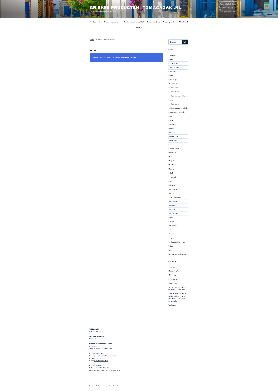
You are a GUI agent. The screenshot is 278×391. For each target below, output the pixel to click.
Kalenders (171, 124)
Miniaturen (172, 165)
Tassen (170, 230)
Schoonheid (172, 189)
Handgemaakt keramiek (176, 112)
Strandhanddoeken (175, 197)
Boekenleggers (173, 67)
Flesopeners (172, 84)
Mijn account (172, 275)
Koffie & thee (173, 136)
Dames (170, 76)
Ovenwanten (172, 177)
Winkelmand (183, 22)
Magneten (172, 161)
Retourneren (172, 283)
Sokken (171, 222)
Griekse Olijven (173, 92)
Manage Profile (173, 271)
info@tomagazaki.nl (101, 361)
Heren (170, 120)
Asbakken (171, 55)
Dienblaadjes (172, 80)
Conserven (172, 71)
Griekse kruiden (96, 22)
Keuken (171, 128)
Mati (170, 157)
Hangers (171, 116)
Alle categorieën (169, 22)
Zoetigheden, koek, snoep (177, 254)
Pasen (170, 181)
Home (92, 39)
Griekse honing (173, 104)
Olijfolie (171, 173)
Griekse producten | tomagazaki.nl (135, 7)
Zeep (170, 250)
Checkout (139, 27)
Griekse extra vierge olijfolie (134, 22)
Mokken (171, 169)
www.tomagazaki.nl (96, 331)
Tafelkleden (172, 226)
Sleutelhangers (173, 213)
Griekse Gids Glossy (154, 22)
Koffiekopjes (172, 140)
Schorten (171, 193)
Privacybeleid (173, 279)
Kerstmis (171, 132)
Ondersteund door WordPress (110, 386)
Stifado (170, 217)
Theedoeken (172, 234)
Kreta (170, 144)
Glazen (170, 100)
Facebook (92, 339)
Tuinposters (172, 238)
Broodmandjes (173, 63)
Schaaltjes (172, 205)
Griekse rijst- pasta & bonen (178, 96)
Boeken (171, 59)
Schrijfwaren (172, 201)
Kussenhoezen (173, 149)
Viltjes (170, 246)
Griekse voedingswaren (112, 22)
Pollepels (171, 185)
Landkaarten (172, 153)
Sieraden (171, 209)
